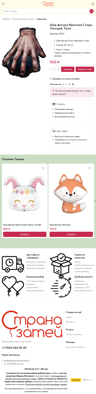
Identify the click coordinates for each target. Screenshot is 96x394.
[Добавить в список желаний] (43, 168)
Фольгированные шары (23, 19)
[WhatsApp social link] (66, 84)
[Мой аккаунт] (92, 3)
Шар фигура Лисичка (60, 224)
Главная (6, 19)
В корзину (68, 69)
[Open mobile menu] (3, 3)
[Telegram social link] (73, 84)
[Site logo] (48, 3)
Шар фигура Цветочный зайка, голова (22, 224)
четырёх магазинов (77, 139)
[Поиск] (91, 11)
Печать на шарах (74, 334)
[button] (24, 234)
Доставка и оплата (75, 347)
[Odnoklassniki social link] (63, 84)
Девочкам (41, 19)
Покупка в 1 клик (85, 69)
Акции (69, 317)
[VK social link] (70, 84)
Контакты (70, 322)
